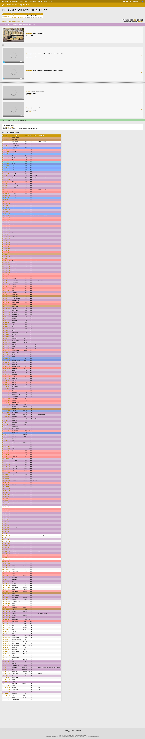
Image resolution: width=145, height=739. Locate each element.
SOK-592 (7, 571)
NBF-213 (7, 330)
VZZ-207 (7, 689)
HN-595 (7, 146)
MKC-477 (7, 308)
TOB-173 (7, 298)
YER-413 (7, 521)
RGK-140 (7, 426)
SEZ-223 (7, 408)
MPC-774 (7, 673)
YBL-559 (7, 447)
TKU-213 (7, 248)
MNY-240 (7, 613)
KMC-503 (7, 631)
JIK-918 (7, 499)
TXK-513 (7, 338)
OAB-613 (7, 170)
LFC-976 (7, 380)
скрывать (135, 19)
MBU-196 (7, 250)
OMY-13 (7, 200)
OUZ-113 (7, 657)
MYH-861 (7, 416)
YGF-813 (7, 451)
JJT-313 (7, 555)
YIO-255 (7, 653)
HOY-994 (7, 467)
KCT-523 (7, 268)
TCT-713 (7, 228)
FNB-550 (7, 559)
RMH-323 (7, 264)
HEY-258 (7, 595)
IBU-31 (7, 174)
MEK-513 (7, 306)
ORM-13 (7, 168)
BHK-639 (7, 358)
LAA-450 (7, 137)
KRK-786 (7, 541)
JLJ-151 (7, 693)
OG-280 (7, 182)
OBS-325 (7, 232)
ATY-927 (7, 593)
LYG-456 (7, 286)
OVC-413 (7, 675)
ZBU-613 (7, 370)
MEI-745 (7, 549)
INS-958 (7, 677)
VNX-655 (7, 316)
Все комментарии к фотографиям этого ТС (13, 21)
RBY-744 (7, 513)
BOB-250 (7, 617)
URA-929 (7, 310)
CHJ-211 (7, 507)
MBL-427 (7, 240)
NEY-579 (7, 511)
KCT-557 (7, 276)
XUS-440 (7, 441)
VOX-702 (7, 352)
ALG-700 (7, 400)
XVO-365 (7, 643)
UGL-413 (7, 431)
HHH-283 (7, 242)
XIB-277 (7, 487)
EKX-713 (7, 378)
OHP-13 (7, 150)
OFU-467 (7, 398)
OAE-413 (7, 162)
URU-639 (7, 328)
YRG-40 (7, 202)
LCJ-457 (7, 254)
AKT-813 (7, 256)
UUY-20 (7, 176)
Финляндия (6, 16)
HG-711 (7, 206)
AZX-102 (7, 483)
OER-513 (7, 196)
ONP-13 (7, 172)
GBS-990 (7, 418)
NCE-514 (7, 469)
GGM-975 (7, 412)
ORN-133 (7, 372)
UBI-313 (7, 527)
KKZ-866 (7, 535)
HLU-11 (7, 158)
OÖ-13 (7, 154)
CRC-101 (7, 635)
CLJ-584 (7, 605)
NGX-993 (7, 553)
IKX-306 (7, 633)
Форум (72, 730)
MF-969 (7, 212)
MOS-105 (7, 671)
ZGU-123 (7, 433)
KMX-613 (7, 649)
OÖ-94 (7, 152)
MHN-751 (7, 350)
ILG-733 (7, 463)
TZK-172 (7, 665)
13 (3, 137)
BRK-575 (7, 645)
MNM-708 (7, 687)
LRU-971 (7, 629)
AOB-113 (7, 230)
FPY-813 (7, 699)
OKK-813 (7, 294)
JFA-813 (7, 509)
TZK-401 (7, 589)
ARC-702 (7, 274)
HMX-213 (7, 288)
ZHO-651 (7, 362)
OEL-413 (7, 210)
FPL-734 (7, 453)
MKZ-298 (7, 637)
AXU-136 (7, 356)
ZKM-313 (7, 661)
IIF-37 (6, 141)
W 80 (6, 579)
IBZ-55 (7, 144)
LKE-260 (7, 364)
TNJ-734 (7, 272)
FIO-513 (7, 569)
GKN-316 (7, 627)
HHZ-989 (7, 599)
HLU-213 (7, 220)
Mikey (30, 94)
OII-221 (7, 457)
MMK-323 (7, 575)
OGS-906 (7, 435)
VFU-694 (7, 410)
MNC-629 (7, 679)
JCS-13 (7, 384)
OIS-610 (7, 455)
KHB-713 (7, 236)
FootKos (30, 57)
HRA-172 (7, 302)
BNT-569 (7, 382)
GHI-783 (7, 557)
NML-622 (7, 641)
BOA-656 (7, 601)
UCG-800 (7, 621)
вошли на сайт (9, 127)
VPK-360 (7, 354)
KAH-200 (7, 222)
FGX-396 (7, 539)
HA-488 (7, 192)
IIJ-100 (7, 461)
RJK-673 (7, 340)
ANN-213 (7, 280)
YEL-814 (7, 503)
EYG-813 (7, 491)
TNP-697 (7, 262)
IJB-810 (7, 609)
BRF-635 (7, 529)
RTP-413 (7, 683)
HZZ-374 (7, 533)
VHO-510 (7, 260)
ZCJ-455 (7, 374)
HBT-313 (7, 224)
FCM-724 (7, 366)
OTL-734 (7, 537)
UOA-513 (7, 282)
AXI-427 (7, 422)
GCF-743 (7, 443)
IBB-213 (7, 290)
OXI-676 (7, 547)
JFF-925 (7, 519)
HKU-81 (7, 148)
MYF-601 (7, 489)
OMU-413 (7, 334)
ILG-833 (7, 424)
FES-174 (7, 495)
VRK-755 (7, 360)
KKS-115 (7, 368)
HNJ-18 (7, 208)
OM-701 (7, 198)
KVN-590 (7, 669)
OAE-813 (7, 214)
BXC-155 (7, 625)
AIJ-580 (7, 501)
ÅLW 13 (7, 667)
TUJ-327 (7, 304)
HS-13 (6, 190)
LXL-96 (7, 216)
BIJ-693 (7, 475)
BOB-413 (7, 611)
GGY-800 (7, 551)
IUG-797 (7, 420)
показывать (140, 21)
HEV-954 (7, 180)
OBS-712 (7, 238)
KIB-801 (7, 439)
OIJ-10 (7, 166)
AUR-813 (7, 324)
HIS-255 (7, 459)
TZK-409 (7, 587)
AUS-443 (7, 322)
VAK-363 (7, 218)
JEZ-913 (7, 406)
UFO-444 (7, 404)
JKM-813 (7, 681)
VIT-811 (7, 493)
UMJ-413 (7, 284)
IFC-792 (7, 278)
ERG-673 (7, 577)
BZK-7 (7, 184)
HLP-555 (7, 266)
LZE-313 (7, 531)
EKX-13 (7, 178)
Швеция (28, 91)
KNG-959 (7, 583)
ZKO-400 (7, 647)
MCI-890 (7, 449)
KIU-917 (7, 485)
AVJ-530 (7, 346)
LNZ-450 (7, 585)
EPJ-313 (7, 685)
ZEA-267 (7, 376)
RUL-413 (7, 697)
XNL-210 (7, 651)
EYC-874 (7, 471)
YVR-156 (7, 607)
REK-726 (7, 252)
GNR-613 (7, 695)
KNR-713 (7, 565)
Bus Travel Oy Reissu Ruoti (17, 17)
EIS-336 (7, 477)
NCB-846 (7, 445)
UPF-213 (7, 465)
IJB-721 (7, 591)
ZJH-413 (7, 619)
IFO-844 (7, 392)
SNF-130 (7, 517)
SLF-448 (7, 523)
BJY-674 (7, 402)
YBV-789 (7, 473)
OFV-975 (7, 390)
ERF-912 (7, 543)
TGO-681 (7, 429)
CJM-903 (7, 563)
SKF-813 (7, 515)
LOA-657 (7, 573)
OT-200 (7, 234)
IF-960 (7, 164)
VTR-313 (7, 292)
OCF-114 (7, 505)
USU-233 (7, 318)
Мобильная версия (72, 731)
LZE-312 (7, 139)
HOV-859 (7, 296)
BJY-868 (7, 581)
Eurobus (30, 36)
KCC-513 (7, 204)
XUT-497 (7, 603)
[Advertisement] (72, 715)
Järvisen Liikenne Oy (15, 15)
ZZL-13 (7, 194)
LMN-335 (7, 545)
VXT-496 (7, 655)
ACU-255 (7, 226)
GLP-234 (7, 659)
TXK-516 (7, 342)
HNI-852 (7, 567)
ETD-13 (7, 188)
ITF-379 (7, 386)
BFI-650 (7, 388)
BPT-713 (7, 639)
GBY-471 (7, 437)
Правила (78, 730)
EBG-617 (7, 561)
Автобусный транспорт (18, 4)
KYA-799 (7, 481)
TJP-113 (7, 246)
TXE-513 (7, 344)
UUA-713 (7, 332)
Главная (67, 730)
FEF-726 (7, 497)
